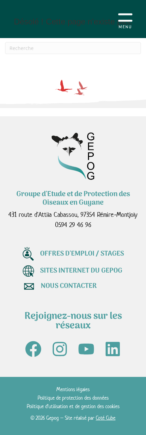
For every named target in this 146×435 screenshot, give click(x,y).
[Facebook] (33, 349)
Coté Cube (105, 417)
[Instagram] (60, 349)
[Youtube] (86, 349)
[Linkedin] (113, 349)
